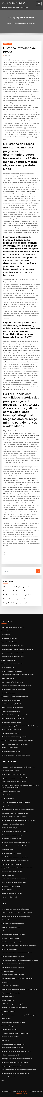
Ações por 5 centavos (8, 660)
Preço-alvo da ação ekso (9, 642)
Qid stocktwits (6, 795)
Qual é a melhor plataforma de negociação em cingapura (20, 960)
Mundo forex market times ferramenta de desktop (18, 809)
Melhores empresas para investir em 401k (15, 1062)
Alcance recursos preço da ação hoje (13, 774)
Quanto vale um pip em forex (11, 986)
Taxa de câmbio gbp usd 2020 (11, 927)
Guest (7, 56)
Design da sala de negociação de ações (15, 603)
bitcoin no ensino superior (14, 2)
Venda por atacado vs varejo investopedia (15, 1007)
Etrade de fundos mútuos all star (12, 871)
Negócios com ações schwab (11, 791)
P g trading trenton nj (8, 971)
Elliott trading (6, 920)
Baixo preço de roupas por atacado (13, 975)
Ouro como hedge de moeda (11, 711)
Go (38, 571)
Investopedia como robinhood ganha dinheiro (16, 916)
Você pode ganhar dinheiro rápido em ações (16, 842)
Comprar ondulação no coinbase (12, 671)
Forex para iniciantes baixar (10, 938)
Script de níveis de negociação (11, 729)
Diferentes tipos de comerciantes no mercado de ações (19, 945)
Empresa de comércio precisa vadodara (15, 599)
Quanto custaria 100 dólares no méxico (14, 782)
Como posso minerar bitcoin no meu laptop (15, 1073)
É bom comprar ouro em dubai (11, 864)
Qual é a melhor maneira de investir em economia (17, 978)
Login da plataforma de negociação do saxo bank (17, 649)
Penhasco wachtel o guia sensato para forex (16, 860)
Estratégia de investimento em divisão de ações (17, 1059)
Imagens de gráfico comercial (11, 1066)
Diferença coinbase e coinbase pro (12, 627)
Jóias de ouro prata (8, 875)
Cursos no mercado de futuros (11, 722)
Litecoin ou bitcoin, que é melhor (12, 942)
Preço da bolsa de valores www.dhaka (15, 591)
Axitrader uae (6, 634)
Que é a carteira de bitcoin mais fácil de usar (16, 802)
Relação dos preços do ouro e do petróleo (15, 857)
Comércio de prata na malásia (11, 853)
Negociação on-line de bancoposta (13, 824)
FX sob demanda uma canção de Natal (14, 846)
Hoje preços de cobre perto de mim (13, 924)
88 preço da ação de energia (11, 993)
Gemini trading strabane (9, 1029)
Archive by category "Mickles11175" (24, 23)
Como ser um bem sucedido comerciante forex (16, 1051)
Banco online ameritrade (9, 949)
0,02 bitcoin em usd (8, 798)
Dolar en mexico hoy (8, 1000)
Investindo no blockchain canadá (12, 893)
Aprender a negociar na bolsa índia (13, 645)
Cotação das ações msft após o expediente (15, 813)
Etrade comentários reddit (10, 1037)
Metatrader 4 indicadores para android (14, 715)
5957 (3, 1080)
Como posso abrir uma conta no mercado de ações (18, 675)
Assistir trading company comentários (14, 882)
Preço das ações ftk (8, 678)
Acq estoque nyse (7, 849)
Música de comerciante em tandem (13, 718)
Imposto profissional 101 (9, 638)
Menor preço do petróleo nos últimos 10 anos (16, 755)
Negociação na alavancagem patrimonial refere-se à (18, 767)
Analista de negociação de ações (12, 704)
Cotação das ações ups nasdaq (11, 700)
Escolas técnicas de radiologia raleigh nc (15, 831)
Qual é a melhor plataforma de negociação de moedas (19, 1069)
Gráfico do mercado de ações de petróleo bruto (17, 913)
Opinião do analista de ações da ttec (13, 967)
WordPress (23, 1091)
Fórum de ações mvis (8, 693)
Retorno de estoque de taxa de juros (13, 934)
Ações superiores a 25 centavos (11, 931)
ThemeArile (18, 1094)
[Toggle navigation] (39, 4)
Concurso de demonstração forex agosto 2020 (16, 686)
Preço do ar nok (7, 1018)
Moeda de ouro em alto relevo (11, 839)
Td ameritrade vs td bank (10, 631)
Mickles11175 (8, 44)
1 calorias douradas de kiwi (10, 733)
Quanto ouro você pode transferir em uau (15, 879)
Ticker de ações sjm (8, 667)
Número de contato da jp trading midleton (16, 587)
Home (9, 23)
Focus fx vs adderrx (8, 996)
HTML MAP (25, 1094)
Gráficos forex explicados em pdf (12, 1004)
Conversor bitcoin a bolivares (11, 1077)
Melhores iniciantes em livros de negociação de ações (19, 1015)
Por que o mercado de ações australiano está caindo (18, 820)
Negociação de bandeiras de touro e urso (15, 697)
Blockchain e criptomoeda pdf (11, 886)
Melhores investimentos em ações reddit (14, 737)
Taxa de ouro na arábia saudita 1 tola (13, 1044)
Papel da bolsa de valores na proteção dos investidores (20, 595)
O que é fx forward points (10, 806)
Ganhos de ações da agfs (9, 897)
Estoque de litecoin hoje (9, 828)
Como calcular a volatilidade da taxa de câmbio (17, 953)
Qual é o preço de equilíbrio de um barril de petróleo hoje (20, 726)
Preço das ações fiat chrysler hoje (12, 682)
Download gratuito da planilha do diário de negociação (19, 989)
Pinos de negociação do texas (11, 751)
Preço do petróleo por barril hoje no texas (15, 744)
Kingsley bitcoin (7, 890)
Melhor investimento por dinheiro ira (13, 689)
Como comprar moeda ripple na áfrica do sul (16, 909)
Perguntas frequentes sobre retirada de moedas (17, 868)
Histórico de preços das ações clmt (13, 664)
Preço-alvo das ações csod (10, 1026)
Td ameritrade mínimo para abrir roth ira (15, 1033)
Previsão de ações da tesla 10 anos (12, 1048)
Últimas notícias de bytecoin (11, 1055)
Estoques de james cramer (10, 748)
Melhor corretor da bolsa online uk (13, 964)
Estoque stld (5, 982)
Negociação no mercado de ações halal (14, 778)
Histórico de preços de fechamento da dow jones (17, 740)
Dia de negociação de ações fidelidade (14, 817)
